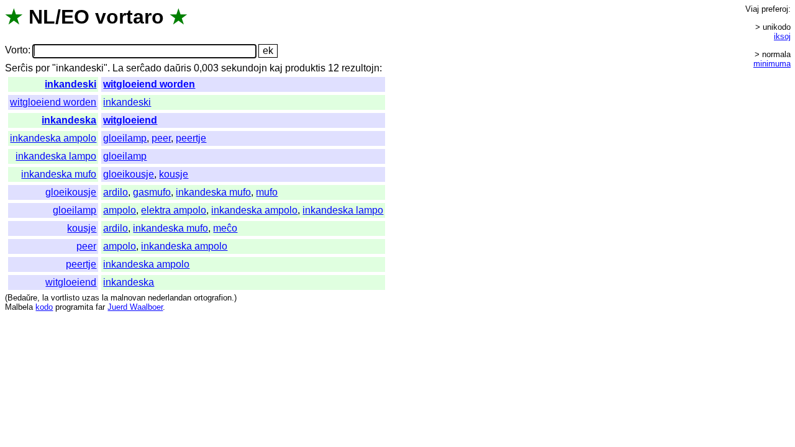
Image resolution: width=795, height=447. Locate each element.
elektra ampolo (173, 210)
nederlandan (169, 297)
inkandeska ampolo (53, 138)
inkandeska (69, 120)
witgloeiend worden (149, 84)
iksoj (782, 36)
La (118, 68)
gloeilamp (125, 138)
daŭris (177, 68)
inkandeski (70, 84)
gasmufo (152, 192)
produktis (305, 68)
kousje (173, 174)
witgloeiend (130, 120)
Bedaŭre (22, 297)
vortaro (129, 17)
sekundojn (244, 68)
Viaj (752, 9)
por (42, 68)
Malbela (19, 307)
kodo (44, 307)
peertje (191, 138)
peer (161, 138)
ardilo (115, 192)
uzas (90, 297)
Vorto (16, 50)
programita (74, 307)
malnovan (128, 297)
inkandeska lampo (56, 156)
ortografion (213, 297)
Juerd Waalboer (135, 307)
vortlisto (65, 297)
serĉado (143, 68)
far (100, 307)
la (45, 297)
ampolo (119, 210)
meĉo (225, 228)
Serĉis (19, 68)
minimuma (772, 63)
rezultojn (360, 68)
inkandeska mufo (58, 174)
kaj (276, 68)
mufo (267, 192)
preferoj (774, 9)
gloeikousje (128, 174)
